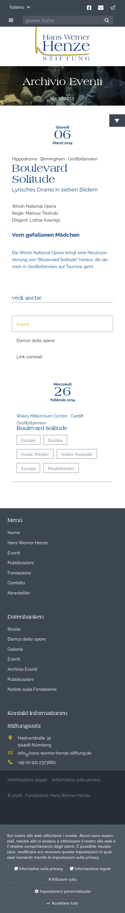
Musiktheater (61, 468)
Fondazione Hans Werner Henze (57, 795)
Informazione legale (92, 868)
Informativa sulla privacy (41, 868)
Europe (28, 440)
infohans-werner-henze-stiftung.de (55, 752)
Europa (55, 440)
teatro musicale (76, 454)
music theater (35, 454)
